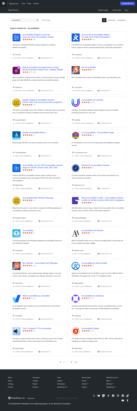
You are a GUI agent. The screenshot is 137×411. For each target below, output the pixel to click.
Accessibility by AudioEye (93, 296)
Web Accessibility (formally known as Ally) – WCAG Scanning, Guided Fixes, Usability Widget (42, 68)
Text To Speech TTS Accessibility (36, 328)
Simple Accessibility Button (34, 132)
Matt (108, 381)
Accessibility (27, 230)
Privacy (10, 387)
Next (76, 362)
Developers (61, 384)
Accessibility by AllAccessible (94, 263)
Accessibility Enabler (90, 328)
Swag (84, 387)
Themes (35, 381)
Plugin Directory (13, 10)
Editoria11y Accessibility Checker (96, 165)
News (10, 381)
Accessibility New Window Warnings (38, 198)
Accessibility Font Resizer (93, 230)
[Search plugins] (38, 20)
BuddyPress (111, 387)
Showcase (36, 377)
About (10, 377)
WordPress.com (112, 377)
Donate (85, 384)
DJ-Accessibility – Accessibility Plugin (98, 132)
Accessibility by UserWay (92, 100)
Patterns (35, 387)
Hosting (10, 384)
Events (84, 381)
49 (71, 362)
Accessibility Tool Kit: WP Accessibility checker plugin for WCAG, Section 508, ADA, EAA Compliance (42, 166)
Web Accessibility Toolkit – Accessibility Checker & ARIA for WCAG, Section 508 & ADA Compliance (103, 199)
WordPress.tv (62, 387)
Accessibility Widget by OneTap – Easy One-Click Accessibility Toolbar (38, 36)
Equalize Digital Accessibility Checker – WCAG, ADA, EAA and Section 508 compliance (42, 101)
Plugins (35, 384)
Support (60, 381)
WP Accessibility (89, 67)
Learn (59, 377)
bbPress (110, 384)
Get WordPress (127, 3)
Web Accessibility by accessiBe (36, 296)
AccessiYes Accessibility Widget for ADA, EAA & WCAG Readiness (96, 36)
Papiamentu (31, 398)
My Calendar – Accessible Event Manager (40, 263)
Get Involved (86, 377)
